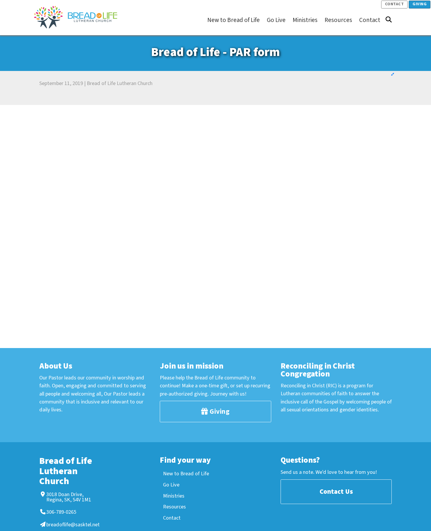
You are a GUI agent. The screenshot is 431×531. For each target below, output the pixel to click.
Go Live (171, 484)
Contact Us (336, 491)
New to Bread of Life (186, 473)
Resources (174, 506)
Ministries (173, 496)
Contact (394, 4)
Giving (420, 4)
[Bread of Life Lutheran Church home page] (78, 17)
